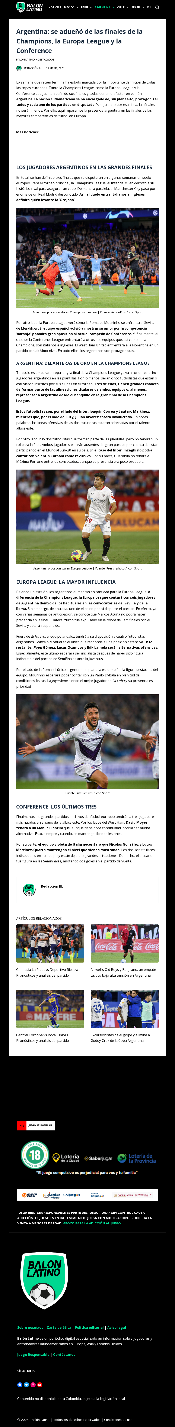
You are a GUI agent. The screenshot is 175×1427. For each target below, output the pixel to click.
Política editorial (89, 1327)
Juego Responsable (33, 1354)
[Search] (157, 7)
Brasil (135, 7)
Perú (84, 7)
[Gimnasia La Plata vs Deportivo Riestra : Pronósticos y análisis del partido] (50, 943)
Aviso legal (116, 1327)
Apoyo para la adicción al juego (92, 1223)
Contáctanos (64, 1354)
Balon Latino (25, 59)
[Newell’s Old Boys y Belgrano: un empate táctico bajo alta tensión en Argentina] (125, 943)
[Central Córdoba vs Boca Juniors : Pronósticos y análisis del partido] (50, 1009)
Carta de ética (59, 1327)
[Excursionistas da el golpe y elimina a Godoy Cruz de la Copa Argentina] (125, 1009)
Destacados (46, 59)
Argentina (102, 7)
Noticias (54, 7)
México (69, 7)
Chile (121, 7)
